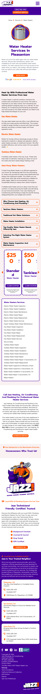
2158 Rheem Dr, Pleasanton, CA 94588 (19, 595)
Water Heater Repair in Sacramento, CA (17, 375)
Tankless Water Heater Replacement (16, 363)
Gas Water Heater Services (13, 339)
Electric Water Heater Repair (13, 315)
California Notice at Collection (12, 672)
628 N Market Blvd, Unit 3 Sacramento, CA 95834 (20, 617)
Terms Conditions (7, 670)
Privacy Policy (6, 663)
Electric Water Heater (11, 134)
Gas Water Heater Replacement (14, 336)
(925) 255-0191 (11, 590)
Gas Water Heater (9, 116)
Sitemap (4, 668)
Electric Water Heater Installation (15, 309)
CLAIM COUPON (13, 286)
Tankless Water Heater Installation (15, 351)
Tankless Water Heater (12, 151)
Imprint (4, 676)
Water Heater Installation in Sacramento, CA (18, 372)
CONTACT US (20, 547)
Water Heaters (8, 378)
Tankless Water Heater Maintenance (16, 354)
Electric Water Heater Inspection (14, 306)
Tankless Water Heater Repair (13, 357)
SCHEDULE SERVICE (20, 12)
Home (10, 20)
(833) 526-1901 (20, 9)
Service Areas (8, 342)
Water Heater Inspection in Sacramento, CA (18, 369)
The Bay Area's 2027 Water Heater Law (15, 665)
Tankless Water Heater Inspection (15, 348)
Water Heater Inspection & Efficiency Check (18, 366)
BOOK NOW (20, 75)
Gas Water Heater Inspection (13, 327)
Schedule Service (20, 436)
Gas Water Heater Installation (13, 330)
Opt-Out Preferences (9, 679)
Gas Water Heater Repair (12, 333)
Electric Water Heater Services (14, 321)
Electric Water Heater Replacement (15, 318)
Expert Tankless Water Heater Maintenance (18, 324)
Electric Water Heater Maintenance (15, 312)
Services (18, 20)
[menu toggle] (37, 3)
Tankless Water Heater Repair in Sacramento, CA (20, 360)
